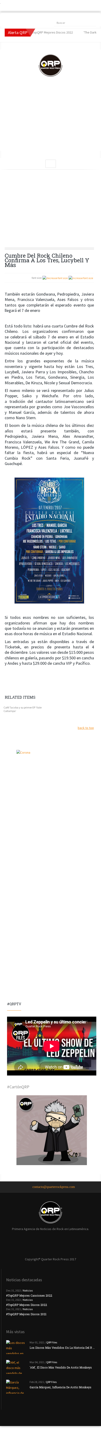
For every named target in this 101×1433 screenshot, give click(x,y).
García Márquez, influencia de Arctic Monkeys (60, 1387)
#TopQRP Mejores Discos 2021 (26, 1314)
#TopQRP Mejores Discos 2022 (26, 1305)
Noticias (28, 1290)
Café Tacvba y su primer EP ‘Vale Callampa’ (23, 709)
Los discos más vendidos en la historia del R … (62, 1347)
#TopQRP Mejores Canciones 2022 (29, 1295)
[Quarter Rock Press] (50, 65)
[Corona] (51, 785)
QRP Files (51, 1342)
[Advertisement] (50, 118)
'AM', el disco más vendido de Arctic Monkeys (61, 1367)
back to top (86, 728)
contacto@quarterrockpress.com (53, 1187)
